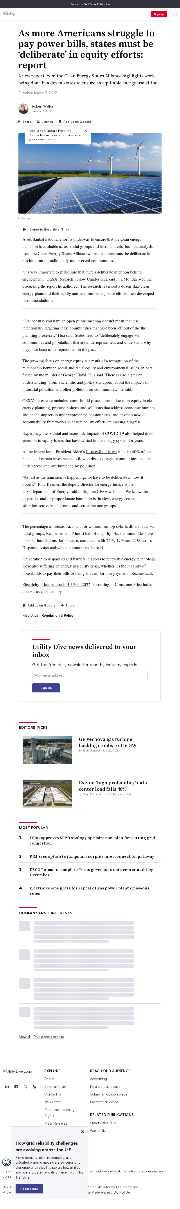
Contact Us (53, 1094)
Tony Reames (48, 484)
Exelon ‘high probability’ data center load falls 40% (113, 785)
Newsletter (52, 1102)
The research (90, 286)
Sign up (159, 14)
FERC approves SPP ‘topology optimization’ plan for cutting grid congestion (92, 840)
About (49, 1079)
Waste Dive (99, 1130)
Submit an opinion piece (108, 1094)
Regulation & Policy (57, 615)
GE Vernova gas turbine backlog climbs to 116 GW (108, 742)
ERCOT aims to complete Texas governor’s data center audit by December (91, 872)
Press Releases (55, 1123)
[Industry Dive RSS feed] (34, 1087)
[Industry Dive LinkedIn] (6, 1087)
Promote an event (104, 1102)
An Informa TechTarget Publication (90, 4)
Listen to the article (49, 229)
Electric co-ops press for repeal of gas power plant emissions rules (89, 890)
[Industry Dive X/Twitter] (25, 1087)
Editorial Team (55, 1086)
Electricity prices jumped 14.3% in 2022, (57, 584)
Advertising (98, 1079)
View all (25, 1036)
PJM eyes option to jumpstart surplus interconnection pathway (92, 856)
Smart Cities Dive (103, 1123)
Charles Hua (97, 279)
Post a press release (48, 1036)
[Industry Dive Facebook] (16, 1087)
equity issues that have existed (67, 440)
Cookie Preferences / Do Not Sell (105, 1192)
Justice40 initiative (101, 451)
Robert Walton (43, 106)
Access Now (29, 1188)
